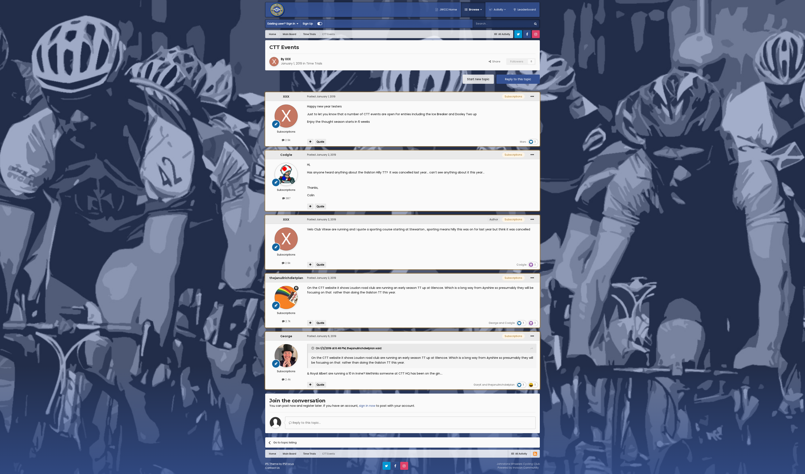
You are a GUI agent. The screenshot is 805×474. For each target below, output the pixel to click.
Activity (498, 10)
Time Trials (314, 63)
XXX (288, 59)
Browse (473, 10)
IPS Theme (271, 464)
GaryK (477, 384)
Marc (523, 141)
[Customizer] (319, 23)
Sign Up (308, 24)
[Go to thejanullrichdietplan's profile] (286, 297)
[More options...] (532, 96)
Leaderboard (526, 10)
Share (495, 61)
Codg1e (286, 155)
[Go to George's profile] (286, 355)
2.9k (287, 140)
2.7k (288, 321)
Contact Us (272, 468)
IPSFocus (288, 464)
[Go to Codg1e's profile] (286, 174)
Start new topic (478, 79)
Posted (321, 96)
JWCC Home (448, 10)
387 (287, 198)
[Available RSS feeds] (535, 454)
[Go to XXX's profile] (274, 61)
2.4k (287, 379)
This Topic (519, 23)
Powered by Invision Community (518, 467)
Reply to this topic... (306, 423)
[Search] (535, 23)
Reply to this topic (518, 79)
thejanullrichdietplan (286, 278)
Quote (320, 141)
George (493, 323)
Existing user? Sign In (281, 24)
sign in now (367, 406)
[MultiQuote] (310, 142)
